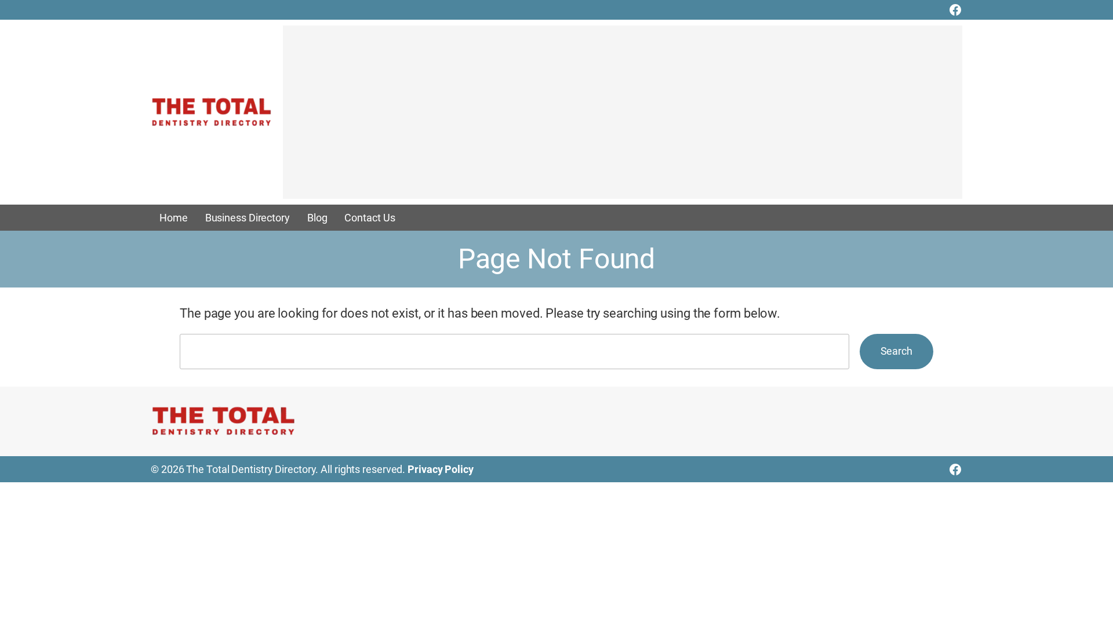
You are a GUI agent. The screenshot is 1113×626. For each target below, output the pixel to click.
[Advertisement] (622, 118)
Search (896, 351)
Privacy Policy (441, 469)
